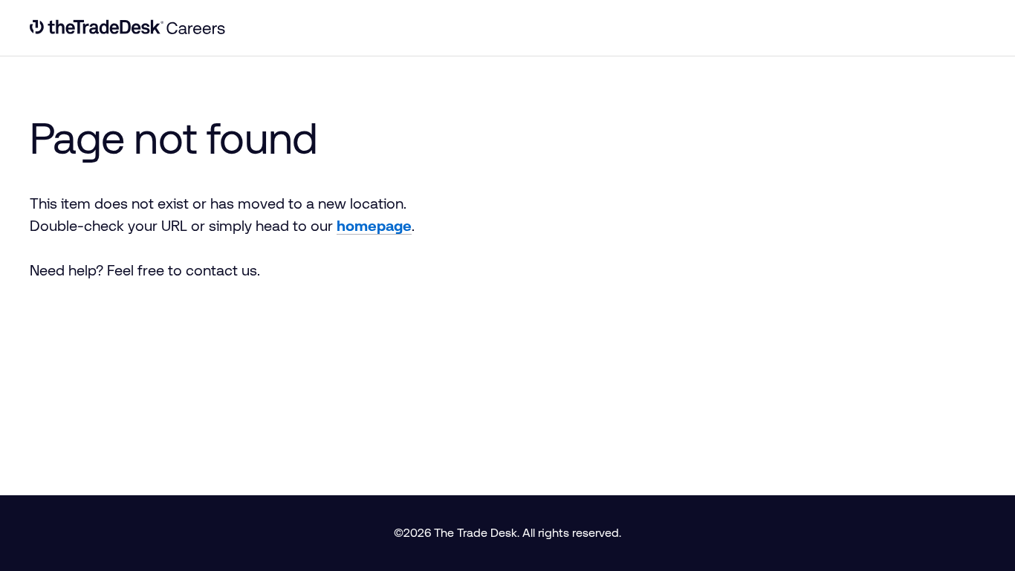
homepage (374, 226)
